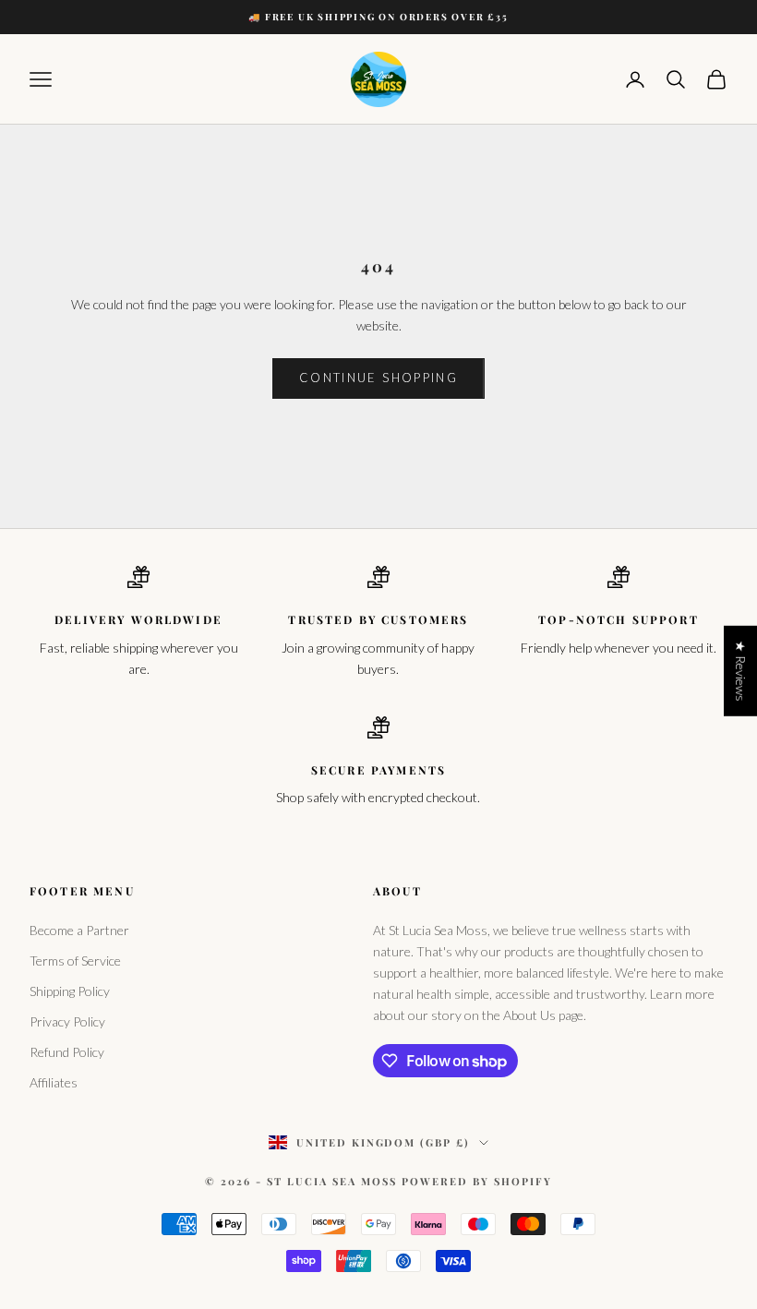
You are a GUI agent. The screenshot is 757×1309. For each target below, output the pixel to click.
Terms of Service (75, 960)
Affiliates (54, 1082)
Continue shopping (378, 377)
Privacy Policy (67, 1021)
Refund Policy (67, 1052)
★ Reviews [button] (741, 671)
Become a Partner (79, 930)
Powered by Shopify (477, 1181)
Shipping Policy (70, 991)
